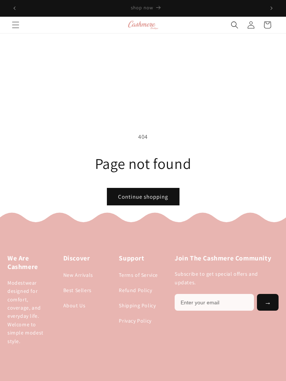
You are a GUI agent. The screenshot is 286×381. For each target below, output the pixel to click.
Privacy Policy (135, 320)
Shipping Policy (137, 305)
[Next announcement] (271, 8)
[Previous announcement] (14, 8)
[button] (15, 25)
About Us (74, 305)
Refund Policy (135, 290)
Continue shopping (143, 196)
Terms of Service (138, 275)
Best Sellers (77, 290)
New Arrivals (78, 275)
